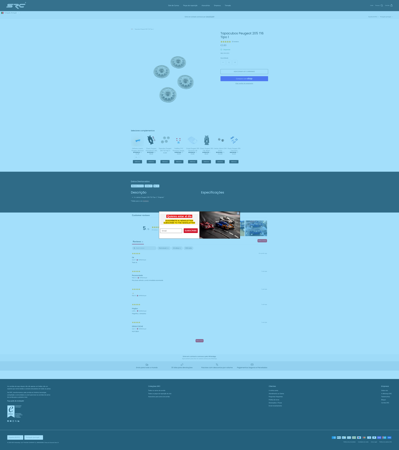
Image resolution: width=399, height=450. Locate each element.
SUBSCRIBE (191, 230)
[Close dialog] (238, 213)
